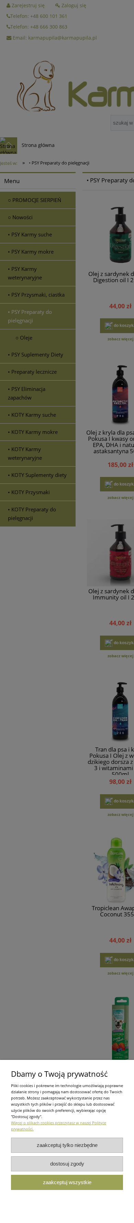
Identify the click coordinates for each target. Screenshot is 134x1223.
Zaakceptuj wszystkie (67, 1182)
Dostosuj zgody (67, 1164)
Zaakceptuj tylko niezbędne (67, 1145)
